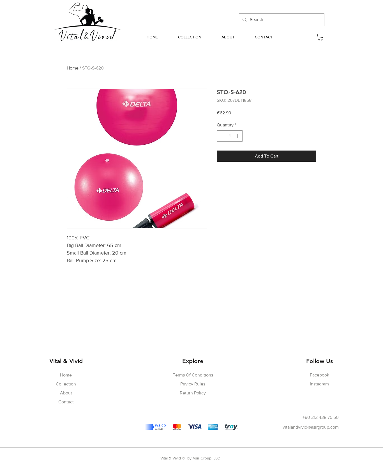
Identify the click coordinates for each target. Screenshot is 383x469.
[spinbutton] (229, 136)
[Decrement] (221, 136)
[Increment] (238, 136)
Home (73, 68)
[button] (320, 37)
